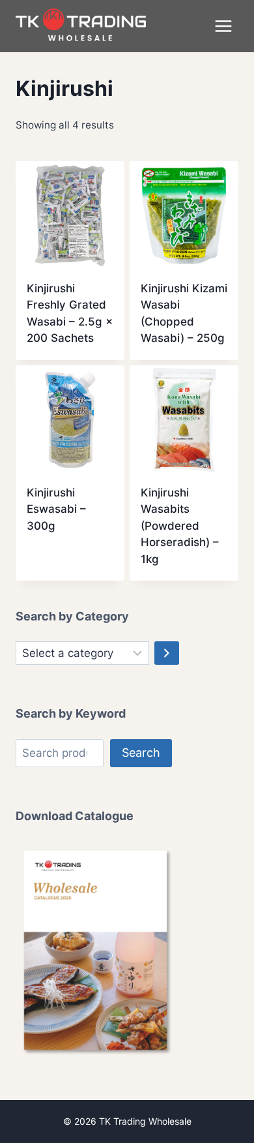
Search (141, 752)
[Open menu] (223, 25)
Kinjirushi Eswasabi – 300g (56, 509)
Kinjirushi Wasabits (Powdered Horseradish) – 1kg (180, 526)
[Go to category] (166, 653)
